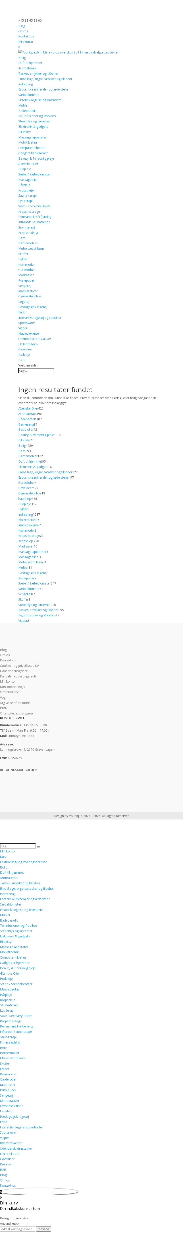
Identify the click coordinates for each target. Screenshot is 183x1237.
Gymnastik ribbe (30, 296)
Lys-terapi (25, 201)
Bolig (22, 58)
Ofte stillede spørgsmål (16, 713)
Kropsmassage (29, 211)
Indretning (25, 84)
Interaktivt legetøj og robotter (39, 317)
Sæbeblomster (29, 95)
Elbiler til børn (28, 344)
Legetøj (23, 301)
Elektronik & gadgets (33, 126)
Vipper (22, 328)
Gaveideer (25, 349)
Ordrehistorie (9, 692)
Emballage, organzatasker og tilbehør (45, 79)
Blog (21, 26)
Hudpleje (24, 169)
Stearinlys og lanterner (34, 121)
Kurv (3, 856)
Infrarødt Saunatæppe (34, 222)
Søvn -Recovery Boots (34, 206)
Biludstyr (24, 132)
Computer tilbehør (31, 148)
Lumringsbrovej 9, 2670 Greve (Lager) (27, 749)
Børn (21, 238)
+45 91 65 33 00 (35, 725)
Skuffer (23, 254)
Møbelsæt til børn (31, 248)
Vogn (3, 697)
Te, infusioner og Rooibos (37, 116)
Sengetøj (24, 286)
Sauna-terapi (27, 195)
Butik (3, 708)
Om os (23, 31)
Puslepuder (26, 280)
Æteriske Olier (28, 164)
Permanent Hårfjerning (34, 216)
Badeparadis (27, 111)
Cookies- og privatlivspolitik (19, 665)
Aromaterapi (27, 68)
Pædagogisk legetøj (32, 307)
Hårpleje (24, 185)
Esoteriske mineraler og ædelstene (43, 89)
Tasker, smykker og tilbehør (38, 73)
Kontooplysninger (12, 687)
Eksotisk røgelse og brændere (39, 100)
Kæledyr (24, 354)
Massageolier (28, 179)
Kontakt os (26, 36)
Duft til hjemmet (30, 63)
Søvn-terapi (26, 227)
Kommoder (26, 264)
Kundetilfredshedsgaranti (18, 676)
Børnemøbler (27, 243)
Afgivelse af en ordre (15, 703)
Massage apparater (32, 137)
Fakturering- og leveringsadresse (23, 862)
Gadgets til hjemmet (33, 153)
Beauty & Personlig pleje (36, 158)
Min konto (25, 41)
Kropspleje (26, 190)
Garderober (26, 270)
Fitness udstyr (28, 233)
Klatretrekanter (29, 333)
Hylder (22, 259)
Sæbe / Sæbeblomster (34, 174)
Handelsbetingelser (13, 671)
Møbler (23, 105)
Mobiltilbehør (27, 142)
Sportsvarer (26, 323)
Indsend (43, 1229)
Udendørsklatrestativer (34, 339)
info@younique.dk (21, 736)
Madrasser (26, 275)
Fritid (21, 312)
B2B (21, 360)
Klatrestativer (27, 291)
